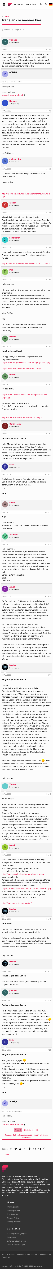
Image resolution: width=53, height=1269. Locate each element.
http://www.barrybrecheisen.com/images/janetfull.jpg (26, 362)
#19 (49, 1000)
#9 (50, 434)
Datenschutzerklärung (16, 1241)
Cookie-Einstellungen (16, 1245)
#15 (49, 794)
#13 (49, 597)
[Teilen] (46, 49)
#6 (50, 280)
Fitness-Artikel (13, 1218)
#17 (49, 919)
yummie (7, 30)
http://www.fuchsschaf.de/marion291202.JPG (22, 368)
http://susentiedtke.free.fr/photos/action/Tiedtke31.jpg (26, 888)
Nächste (28, 1130)
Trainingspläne (13, 1207)
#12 (49, 544)
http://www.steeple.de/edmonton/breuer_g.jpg (23, 874)
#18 (49, 971)
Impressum (11, 1237)
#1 (50, 50)
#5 (50, 248)
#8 (50, 384)
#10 (49, 474)
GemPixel (6, 1257)
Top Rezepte (12, 1214)
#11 (49, 512)
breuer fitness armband (12, 95)
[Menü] (4, 4)
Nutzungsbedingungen (16, 1233)
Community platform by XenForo (21, 1266)
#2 (50, 111)
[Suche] (45, 4)
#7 (50, 346)
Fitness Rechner (13, 1222)
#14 (49, 675)
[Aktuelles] (40, 4)
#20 (49, 1050)
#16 (49, 855)
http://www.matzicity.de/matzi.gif (17, 903)
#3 (50, 169)
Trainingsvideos (13, 1210)
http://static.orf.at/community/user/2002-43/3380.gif (26, 263)
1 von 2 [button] (18, 1130)
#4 (50, 213)
